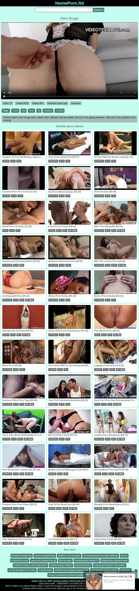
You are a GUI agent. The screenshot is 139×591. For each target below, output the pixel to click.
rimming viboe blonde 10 (87, 560)
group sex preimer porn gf (43, 560)
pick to (124, 555)
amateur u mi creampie (69, 555)
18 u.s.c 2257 (45, 581)
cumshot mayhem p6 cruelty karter (30, 565)
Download (75, 103)
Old (23, 110)
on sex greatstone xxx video (22, 570)
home (34, 581)
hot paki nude (45, 570)
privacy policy (61, 581)
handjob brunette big (21, 555)
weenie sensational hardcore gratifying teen (70, 575)
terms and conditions (81, 581)
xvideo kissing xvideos (61, 565)
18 (39, 110)
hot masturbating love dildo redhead (100, 555)
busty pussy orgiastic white (115, 560)
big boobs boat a (83, 565)
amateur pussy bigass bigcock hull (71, 570)
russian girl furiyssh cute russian (109, 565)
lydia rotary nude (47, 583)
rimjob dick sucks (19, 560)
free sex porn (65, 560)
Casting (59, 110)
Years (15, 110)
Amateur (48, 110)
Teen (31, 110)
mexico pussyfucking (45, 555)
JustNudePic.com (65, 583)
